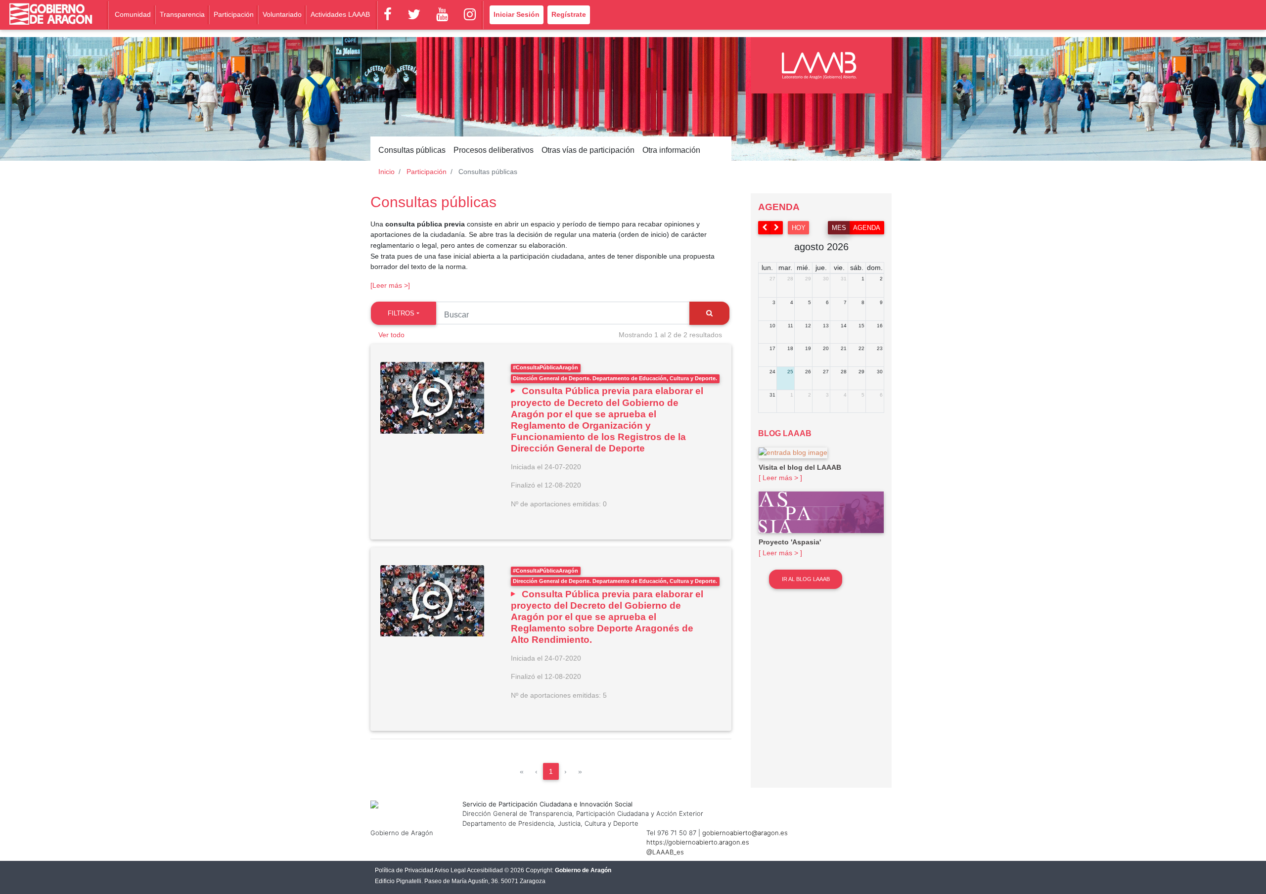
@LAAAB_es (665, 852)
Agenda (866, 227)
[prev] (764, 227)
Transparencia (182, 14)
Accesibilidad (485, 870)
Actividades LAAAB (340, 14)
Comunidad (133, 14)
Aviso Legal (450, 870)
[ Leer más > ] (780, 478)
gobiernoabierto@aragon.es (745, 833)
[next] (776, 227)
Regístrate (568, 14)
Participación (234, 14)
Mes (839, 227)
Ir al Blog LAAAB (806, 579)
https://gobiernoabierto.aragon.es (697, 842)
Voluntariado (282, 14)
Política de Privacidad (404, 870)
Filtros (401, 313)
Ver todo (391, 335)
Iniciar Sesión (517, 14)
